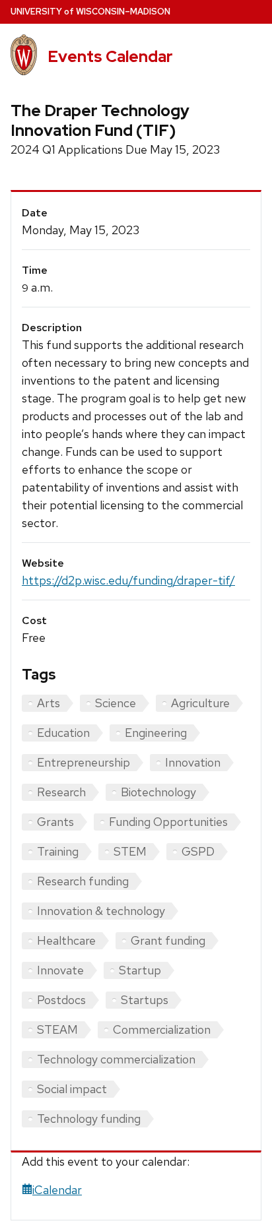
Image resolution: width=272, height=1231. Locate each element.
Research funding (83, 881)
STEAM (57, 1029)
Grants (55, 821)
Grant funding (168, 940)
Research (61, 792)
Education (63, 732)
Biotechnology (158, 792)
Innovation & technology (101, 910)
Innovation (193, 762)
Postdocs (61, 999)
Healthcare (66, 940)
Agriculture (200, 702)
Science (115, 702)
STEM (130, 851)
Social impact (72, 1088)
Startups (144, 999)
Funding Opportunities (168, 821)
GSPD (198, 851)
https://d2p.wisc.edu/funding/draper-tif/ (128, 580)
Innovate (60, 970)
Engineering (156, 732)
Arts (48, 702)
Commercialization (162, 1029)
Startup (140, 970)
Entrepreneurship (83, 762)
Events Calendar (110, 56)
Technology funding (89, 1118)
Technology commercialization (116, 1059)
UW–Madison (90, 11)
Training (58, 851)
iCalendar (57, 1189)
